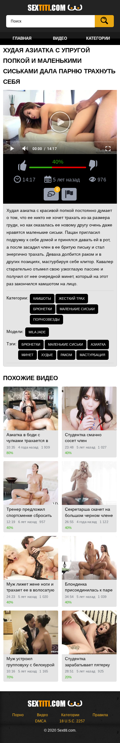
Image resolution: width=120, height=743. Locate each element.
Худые (47, 355)
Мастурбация (92, 355)
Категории (70, 715)
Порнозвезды (46, 319)
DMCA (40, 721)
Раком (66, 355)
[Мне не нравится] (93, 166)
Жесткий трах (72, 298)
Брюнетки (42, 309)
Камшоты (42, 298)
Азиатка (98, 344)
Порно (18, 715)
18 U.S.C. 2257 (72, 721)
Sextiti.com (60, 8)
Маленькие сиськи (77, 309)
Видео (42, 715)
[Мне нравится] (22, 166)
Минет (28, 355)
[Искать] (104, 21)
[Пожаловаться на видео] (69, 194)
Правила (100, 715)
